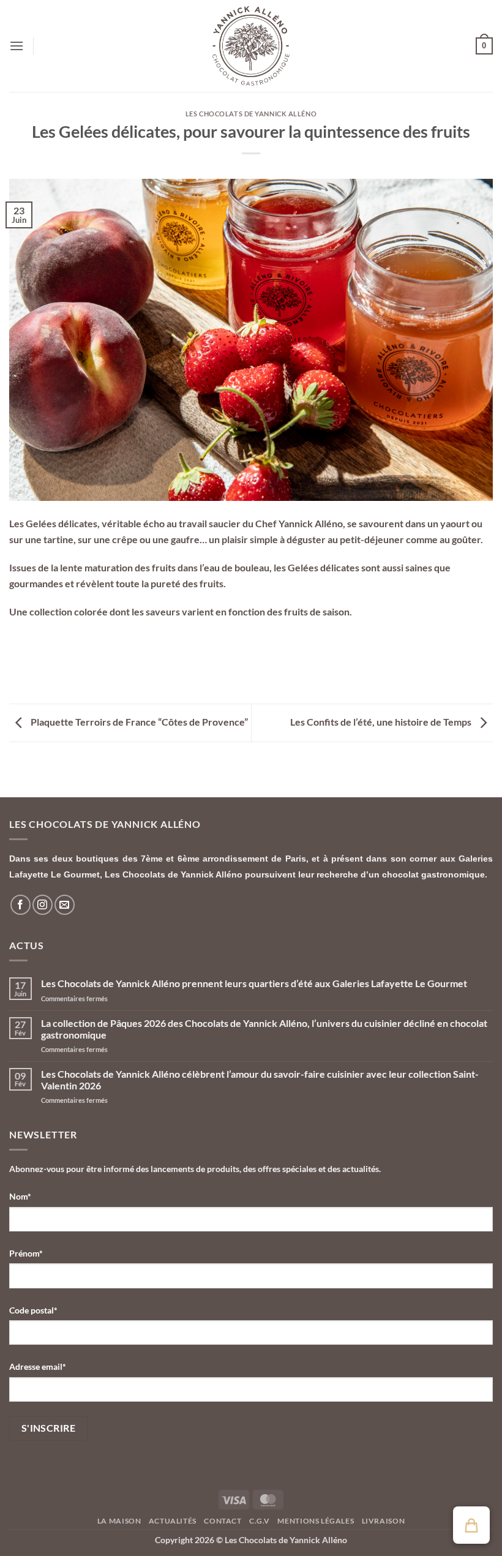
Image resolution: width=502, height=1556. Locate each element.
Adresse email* (37, 1366)
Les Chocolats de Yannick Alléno (251, 114)
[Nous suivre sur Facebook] (20, 905)
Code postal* (33, 1310)
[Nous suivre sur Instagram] (42, 905)
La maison (119, 1520)
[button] (16, 46)
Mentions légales (315, 1520)
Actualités (173, 1520)
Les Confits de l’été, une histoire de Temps (381, 721)
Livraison (383, 1520)
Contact (222, 1520)
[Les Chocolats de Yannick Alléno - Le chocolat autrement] (251, 46)
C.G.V (259, 1520)
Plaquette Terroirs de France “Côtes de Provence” (138, 721)
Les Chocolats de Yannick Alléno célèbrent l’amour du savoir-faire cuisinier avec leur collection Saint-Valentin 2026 (260, 1079)
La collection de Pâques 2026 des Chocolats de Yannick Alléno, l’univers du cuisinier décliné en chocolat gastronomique (264, 1028)
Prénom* (26, 1253)
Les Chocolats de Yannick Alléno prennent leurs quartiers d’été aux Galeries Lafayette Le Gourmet (254, 983)
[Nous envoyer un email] (64, 905)
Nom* (20, 1196)
